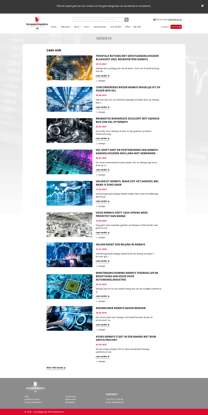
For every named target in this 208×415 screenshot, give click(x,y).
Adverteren (70, 399)
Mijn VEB (137, 26)
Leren (86, 26)
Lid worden (70, 396)
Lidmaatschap (100, 26)
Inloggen (165, 26)
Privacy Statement (33, 402)
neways (101, 80)
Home (53, 26)
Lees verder (101, 75)
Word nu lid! (176, 26)
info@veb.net (176, 19)
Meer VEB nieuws (55, 367)
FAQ (27, 396)
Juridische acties (32, 399)
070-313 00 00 (162, 19)
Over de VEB (115, 26)
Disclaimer (70, 402)
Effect (128, 26)
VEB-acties (65, 26)
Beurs (76, 26)
